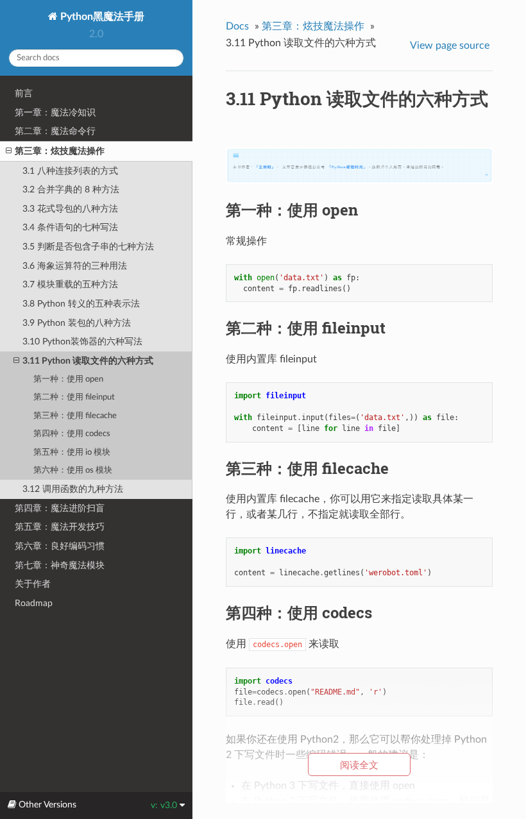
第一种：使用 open (68, 379)
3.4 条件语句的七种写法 (70, 227)
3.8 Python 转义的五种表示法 (81, 303)
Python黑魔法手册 (101, 17)
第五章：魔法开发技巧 (60, 527)
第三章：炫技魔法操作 (60, 151)
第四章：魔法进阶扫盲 (60, 508)
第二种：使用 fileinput (74, 397)
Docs (237, 26)
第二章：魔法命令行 (55, 131)
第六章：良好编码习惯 (60, 546)
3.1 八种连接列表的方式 (70, 171)
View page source (449, 45)
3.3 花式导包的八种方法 (70, 209)
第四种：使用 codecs (71, 434)
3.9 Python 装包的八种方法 (76, 323)
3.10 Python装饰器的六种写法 (82, 341)
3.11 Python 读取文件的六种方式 (87, 361)
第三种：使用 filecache (75, 416)
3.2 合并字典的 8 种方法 (70, 189)
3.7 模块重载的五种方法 (70, 284)
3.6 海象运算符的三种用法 (74, 266)
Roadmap (34, 603)
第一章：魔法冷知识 (55, 112)
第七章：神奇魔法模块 (60, 565)
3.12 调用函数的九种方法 (72, 489)
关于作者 (33, 584)
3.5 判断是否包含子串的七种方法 (88, 246)
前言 (24, 93)
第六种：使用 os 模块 (72, 470)
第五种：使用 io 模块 (71, 452)
